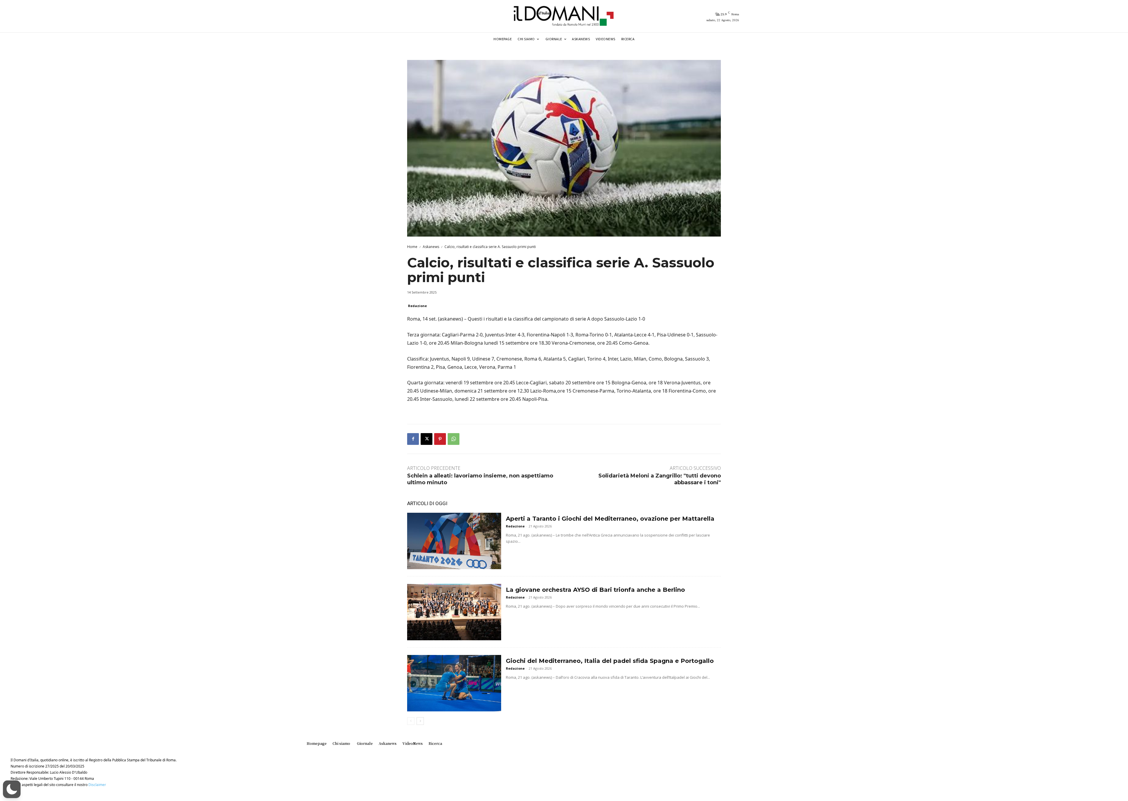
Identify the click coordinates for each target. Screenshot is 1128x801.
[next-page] (420, 721)
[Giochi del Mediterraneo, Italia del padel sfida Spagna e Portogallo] (454, 683)
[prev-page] (410, 721)
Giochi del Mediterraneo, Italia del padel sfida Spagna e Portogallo (610, 660)
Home (412, 246)
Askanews (431, 246)
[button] (12, 789)
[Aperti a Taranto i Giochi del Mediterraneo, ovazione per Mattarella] (454, 541)
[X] (426, 439)
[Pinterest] (440, 439)
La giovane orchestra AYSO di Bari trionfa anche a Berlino (595, 589)
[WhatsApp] (453, 439)
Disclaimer (97, 784)
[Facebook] (413, 439)
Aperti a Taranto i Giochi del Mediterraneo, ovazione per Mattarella (610, 518)
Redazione (417, 306)
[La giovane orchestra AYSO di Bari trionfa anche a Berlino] (454, 612)
